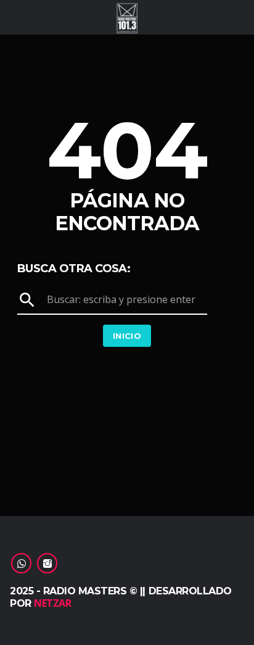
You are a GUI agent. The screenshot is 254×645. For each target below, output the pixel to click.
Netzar (52, 603)
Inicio (127, 336)
